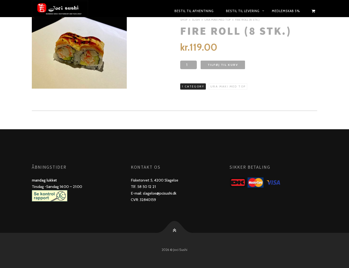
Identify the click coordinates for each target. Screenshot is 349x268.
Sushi (196, 19)
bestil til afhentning (194, 11)
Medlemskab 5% (286, 11)
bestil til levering (242, 11)
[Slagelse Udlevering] (71, 8)
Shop (183, 19)
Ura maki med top (217, 19)
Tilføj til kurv (223, 65)
